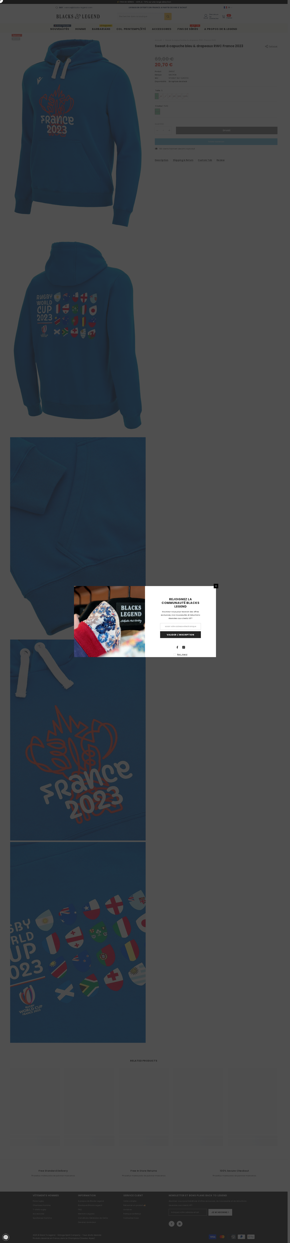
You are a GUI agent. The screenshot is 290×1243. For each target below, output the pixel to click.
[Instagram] (183, 647)
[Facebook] (177, 647)
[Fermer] (216, 586)
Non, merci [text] (182, 654)
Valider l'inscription (180, 634)
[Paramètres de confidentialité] (5, 1237)
